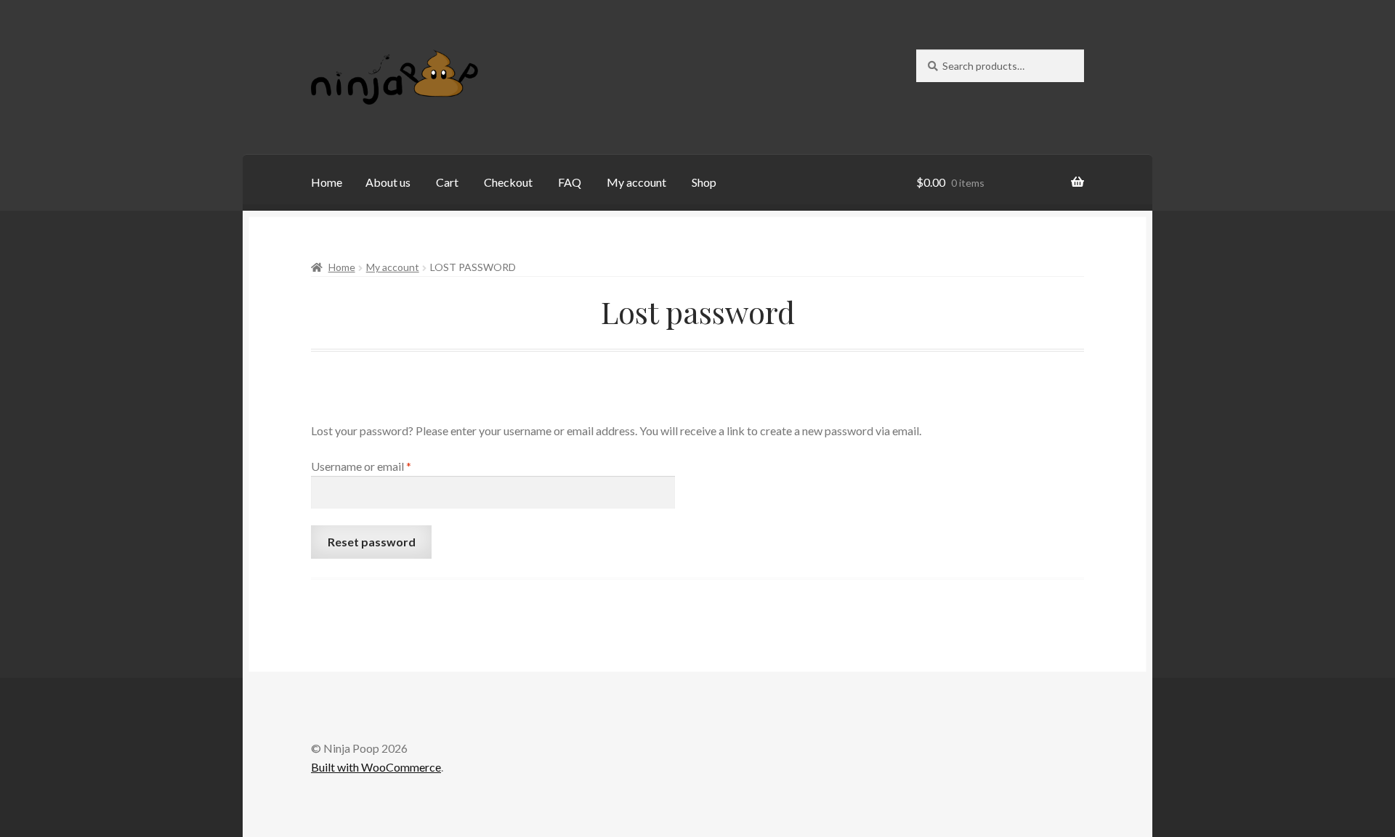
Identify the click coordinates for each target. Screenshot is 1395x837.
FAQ (569, 182)
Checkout (508, 182)
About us (388, 182)
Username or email (383, 465)
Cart (447, 182)
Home (326, 182)
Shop (704, 182)
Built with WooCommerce (376, 767)
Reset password (372, 542)
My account (636, 182)
